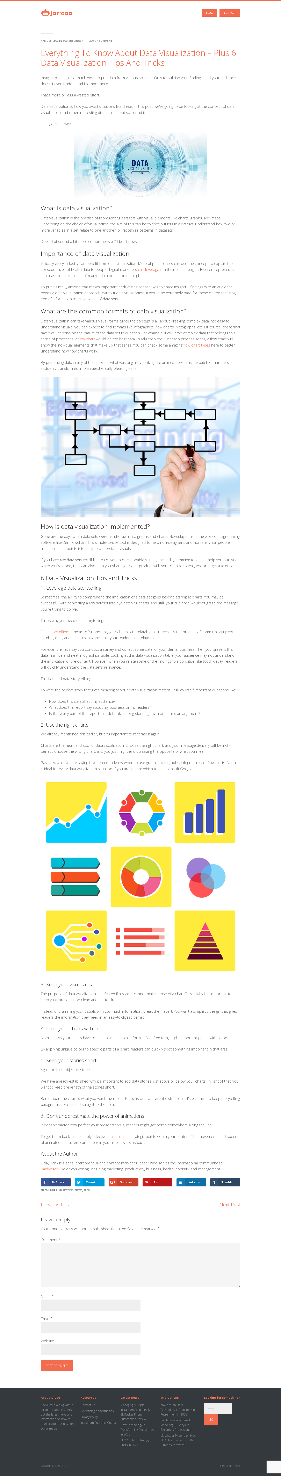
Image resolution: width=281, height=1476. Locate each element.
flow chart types (196, 345)
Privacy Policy (89, 1417)
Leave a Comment (100, 41)
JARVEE (65, 1466)
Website (47, 1340)
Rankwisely (50, 1168)
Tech (87, 1190)
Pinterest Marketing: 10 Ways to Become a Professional (175, 1425)
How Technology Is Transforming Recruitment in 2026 (138, 1429)
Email (47, 1318)
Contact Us (88, 1405)
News (78, 1190)
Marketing (66, 1190)
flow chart (86, 338)
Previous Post (55, 1204)
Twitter (236, 1466)
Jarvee (57, 9)
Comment (50, 1239)
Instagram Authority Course (99, 1423)
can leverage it (150, 269)
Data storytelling (54, 631)
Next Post (229, 1204)
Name (47, 1296)
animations (116, 1136)
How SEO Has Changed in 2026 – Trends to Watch (178, 1440)
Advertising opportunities (97, 1411)
